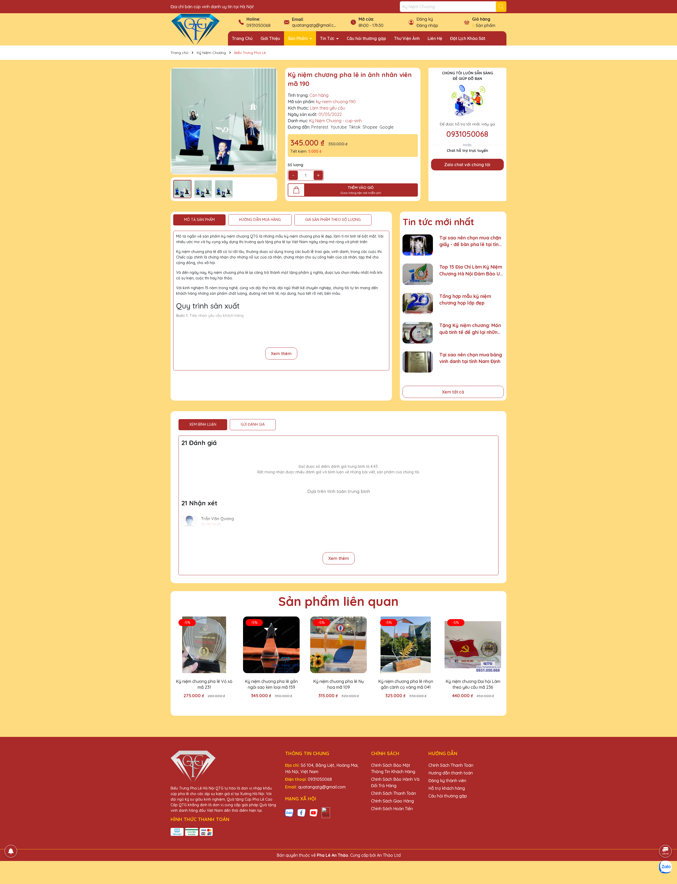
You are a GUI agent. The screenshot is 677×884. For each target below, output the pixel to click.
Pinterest (319, 127)
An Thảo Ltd (389, 855)
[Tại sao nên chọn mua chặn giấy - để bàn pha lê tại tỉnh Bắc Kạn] (417, 245)
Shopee (370, 127)
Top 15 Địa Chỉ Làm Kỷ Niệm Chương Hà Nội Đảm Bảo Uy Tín (470, 270)
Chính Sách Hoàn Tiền (392, 808)
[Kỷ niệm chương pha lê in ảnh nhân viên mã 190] (224, 121)
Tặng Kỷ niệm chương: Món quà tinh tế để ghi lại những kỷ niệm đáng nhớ (470, 328)
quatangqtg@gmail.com (316, 25)
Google (386, 127)
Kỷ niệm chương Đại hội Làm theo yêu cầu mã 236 (473, 684)
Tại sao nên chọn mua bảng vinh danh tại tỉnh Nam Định (470, 358)
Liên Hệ (435, 38)
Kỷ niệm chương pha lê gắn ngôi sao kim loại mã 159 (271, 684)
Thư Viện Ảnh (407, 38)
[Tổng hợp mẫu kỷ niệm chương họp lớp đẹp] (417, 303)
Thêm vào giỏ (208, 705)
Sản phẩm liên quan (338, 601)
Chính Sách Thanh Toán (393, 793)
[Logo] (195, 29)
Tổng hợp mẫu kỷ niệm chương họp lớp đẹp (465, 299)
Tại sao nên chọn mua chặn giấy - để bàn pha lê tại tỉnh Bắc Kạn (470, 241)
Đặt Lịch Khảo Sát (467, 38)
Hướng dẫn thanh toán (450, 773)
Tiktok (354, 127)
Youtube (339, 127)
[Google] (326, 812)
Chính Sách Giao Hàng (392, 801)
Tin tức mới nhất (438, 222)
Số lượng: (296, 164)
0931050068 (258, 25)
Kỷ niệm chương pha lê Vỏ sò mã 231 (204, 684)
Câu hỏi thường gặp (366, 38)
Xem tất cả (453, 392)
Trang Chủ (242, 38)
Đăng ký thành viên (447, 780)
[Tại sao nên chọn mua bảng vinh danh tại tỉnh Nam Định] (417, 362)
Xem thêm (281, 353)
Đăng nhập (427, 25)
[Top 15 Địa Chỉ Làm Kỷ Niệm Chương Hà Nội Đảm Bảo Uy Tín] (417, 274)
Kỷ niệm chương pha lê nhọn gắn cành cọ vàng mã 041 (405, 684)
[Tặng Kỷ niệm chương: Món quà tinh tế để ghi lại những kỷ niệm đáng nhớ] (417, 332)
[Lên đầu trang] (665, 836)
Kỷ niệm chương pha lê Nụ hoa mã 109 (338, 684)
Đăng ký (425, 19)
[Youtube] (313, 812)
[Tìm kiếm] (501, 6)
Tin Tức (328, 38)
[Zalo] (289, 812)
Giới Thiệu (270, 38)
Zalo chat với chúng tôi (467, 164)
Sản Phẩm (298, 38)
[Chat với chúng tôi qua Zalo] (665, 867)
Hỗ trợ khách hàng (446, 788)
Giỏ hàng (481, 19)
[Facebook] (301, 812)
